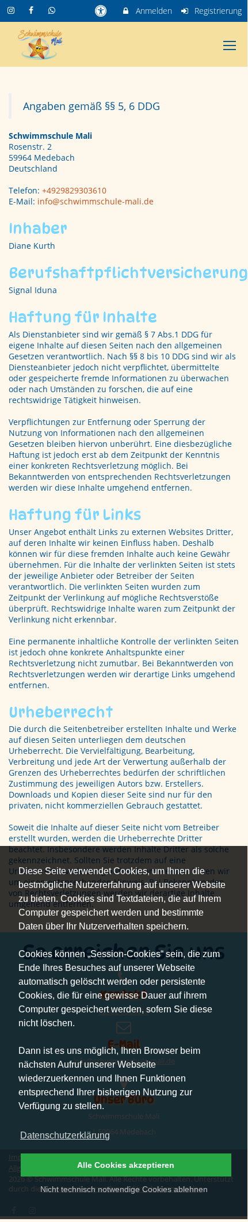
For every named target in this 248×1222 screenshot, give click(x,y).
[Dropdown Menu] (229, 45)
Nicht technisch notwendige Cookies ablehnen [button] (124, 1189)
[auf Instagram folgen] (12, 10)
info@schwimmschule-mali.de (95, 201)
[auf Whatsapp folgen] (53, 10)
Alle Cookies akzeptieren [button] (125, 1165)
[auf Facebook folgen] (32, 10)
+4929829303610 (74, 190)
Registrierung (217, 10)
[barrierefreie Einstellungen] (101, 10)
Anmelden (152, 10)
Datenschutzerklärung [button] (65, 1135)
